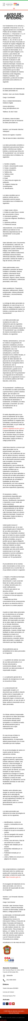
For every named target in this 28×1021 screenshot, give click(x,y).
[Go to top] (1, 1015)
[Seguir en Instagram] (10, 1003)
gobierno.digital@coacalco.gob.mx (13, 428)
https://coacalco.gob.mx (13, 877)
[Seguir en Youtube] (13, 1003)
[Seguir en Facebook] (4, 1003)
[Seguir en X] (7, 1003)
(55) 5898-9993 (11, 980)
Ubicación (9, 975)
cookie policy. (3, 1020)
